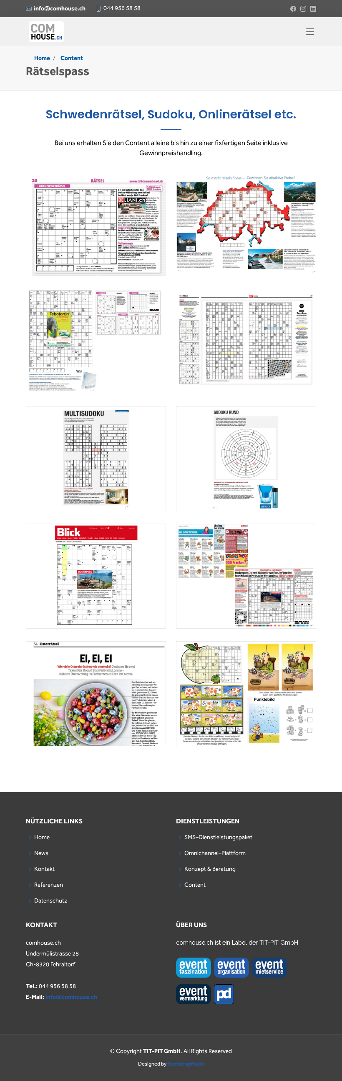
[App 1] (96, 230)
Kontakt (44, 869)
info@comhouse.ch (71, 997)
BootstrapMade (185, 1064)
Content (71, 58)
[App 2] (96, 347)
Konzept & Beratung (210, 869)
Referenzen (48, 885)
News (41, 853)
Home (42, 58)
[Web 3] (246, 230)
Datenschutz (50, 901)
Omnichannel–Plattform (215, 853)
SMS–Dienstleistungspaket (218, 837)
